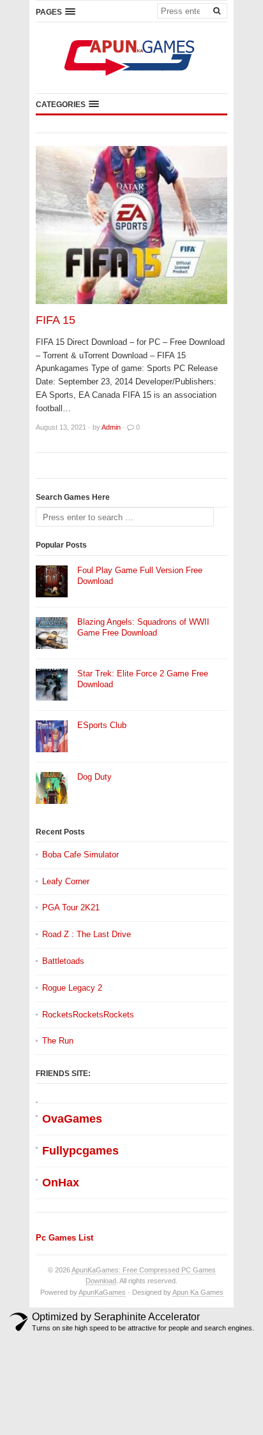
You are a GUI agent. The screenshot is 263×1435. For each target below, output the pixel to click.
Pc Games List (64, 1237)
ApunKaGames (102, 1292)
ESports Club (101, 725)
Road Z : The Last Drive (86, 934)
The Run (57, 1040)
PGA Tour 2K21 (71, 907)
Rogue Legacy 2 (72, 988)
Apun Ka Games (197, 1292)
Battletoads (63, 961)
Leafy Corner (65, 881)
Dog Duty (94, 777)
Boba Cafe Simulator (80, 854)
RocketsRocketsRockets (88, 1014)
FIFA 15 (55, 320)
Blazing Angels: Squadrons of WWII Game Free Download (143, 627)
